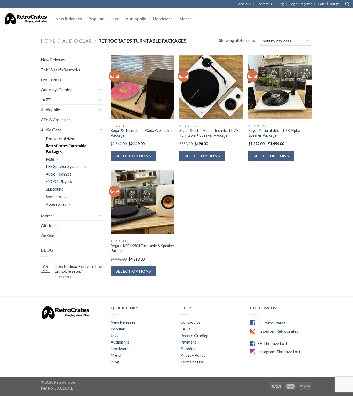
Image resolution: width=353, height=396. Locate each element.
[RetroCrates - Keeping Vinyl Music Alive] (26, 18)
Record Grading (194, 335)
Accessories (56, 204)
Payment (188, 341)
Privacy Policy (193, 355)
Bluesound (54, 189)
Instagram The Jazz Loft (278, 351)
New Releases (68, 18)
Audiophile (136, 18)
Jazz (115, 18)
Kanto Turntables (60, 138)
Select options (133, 156)
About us (244, 4)
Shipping (188, 348)
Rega (50, 159)
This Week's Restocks (60, 69)
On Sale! (48, 235)
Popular (96, 18)
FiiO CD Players (59, 181)
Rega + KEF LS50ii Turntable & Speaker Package (142, 248)
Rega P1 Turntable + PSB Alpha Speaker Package (274, 133)
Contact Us (190, 321)
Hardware (163, 18)
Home (48, 41)
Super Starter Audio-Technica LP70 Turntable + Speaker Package (208, 133)
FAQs (185, 328)
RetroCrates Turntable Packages (66, 148)
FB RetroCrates (271, 322)
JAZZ (46, 99)
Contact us (264, 4)
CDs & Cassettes (56, 119)
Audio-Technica (58, 174)
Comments (62, 276)
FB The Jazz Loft (272, 343)
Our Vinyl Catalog (57, 89)
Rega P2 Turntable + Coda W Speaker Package (142, 133)
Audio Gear (77, 41)
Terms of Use (192, 361)
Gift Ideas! (50, 225)
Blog (281, 4)
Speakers (53, 197)
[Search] (347, 4)
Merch (185, 18)
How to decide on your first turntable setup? (78, 268)
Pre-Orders (51, 79)
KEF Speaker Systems (63, 166)
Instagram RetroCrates (277, 331)
